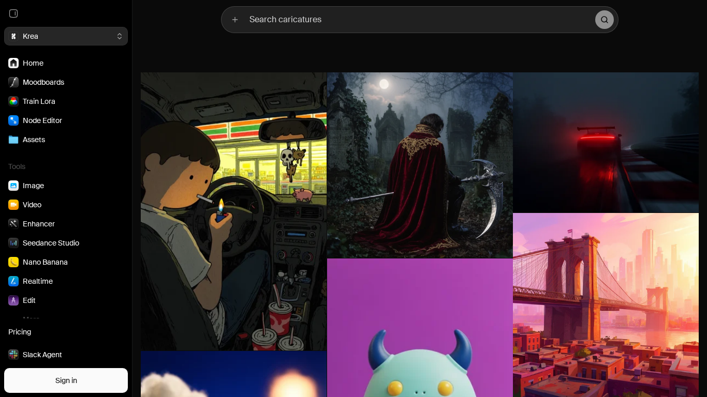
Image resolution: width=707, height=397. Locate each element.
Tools (16, 166)
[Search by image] (235, 19)
